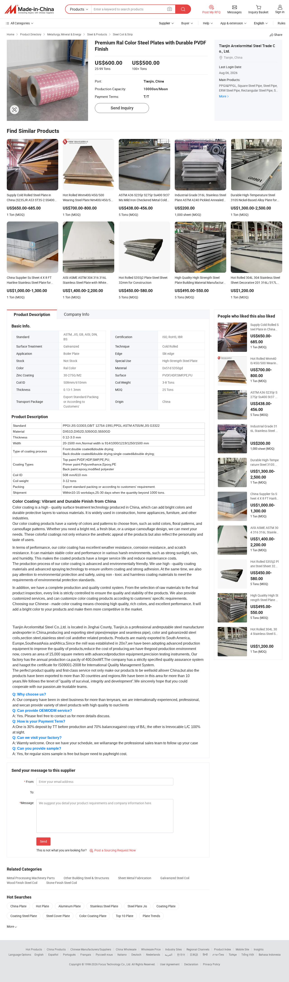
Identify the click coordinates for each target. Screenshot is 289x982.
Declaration (191, 964)
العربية (168, 954)
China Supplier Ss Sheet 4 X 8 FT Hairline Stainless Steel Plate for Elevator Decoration (264, 496)
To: (32, 792)
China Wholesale (126, 949)
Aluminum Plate (69, 906)
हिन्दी (205, 954)
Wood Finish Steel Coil (22, 883)
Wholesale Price (151, 949)
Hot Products (34, 949)
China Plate (18, 906)
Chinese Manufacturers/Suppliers (90, 949)
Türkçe (233, 954)
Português (69, 954)
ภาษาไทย (218, 954)
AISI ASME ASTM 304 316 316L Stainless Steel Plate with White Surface (264, 530)
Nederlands (153, 954)
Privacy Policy (211, 964)
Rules (281, 23)
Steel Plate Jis (137, 906)
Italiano (122, 954)
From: (29, 781)
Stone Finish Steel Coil (61, 883)
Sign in (279, 12)
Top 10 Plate (124, 916)
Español (53, 954)
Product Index (222, 949)
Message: (26, 803)
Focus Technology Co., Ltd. (115, 964)
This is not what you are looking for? (61, 850)
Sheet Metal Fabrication (134, 878)
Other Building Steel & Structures (86, 878)
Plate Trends (151, 916)
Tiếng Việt (247, 954)
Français (85, 954)
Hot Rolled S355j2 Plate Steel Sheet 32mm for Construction (264, 563)
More (222, 96)
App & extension (231, 23)
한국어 (181, 954)
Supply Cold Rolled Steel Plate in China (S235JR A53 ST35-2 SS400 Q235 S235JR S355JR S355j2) (264, 327)
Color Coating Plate (92, 916)
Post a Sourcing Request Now (113, 850)
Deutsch (136, 954)
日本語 (194, 954)
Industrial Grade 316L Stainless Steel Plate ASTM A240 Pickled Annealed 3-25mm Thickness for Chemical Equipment (264, 428)
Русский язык (104, 954)
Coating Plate (165, 906)
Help (206, 23)
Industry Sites (173, 949)
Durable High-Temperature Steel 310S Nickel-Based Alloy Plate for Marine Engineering (264, 462)
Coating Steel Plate (23, 916)
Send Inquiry (122, 108)
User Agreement (169, 964)
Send (43, 841)
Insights (258, 949)
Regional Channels (197, 949)
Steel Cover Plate (58, 916)
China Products (56, 949)
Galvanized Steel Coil (174, 878)
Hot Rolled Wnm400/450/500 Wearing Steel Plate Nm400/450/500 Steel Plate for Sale (264, 360)
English (39, 954)
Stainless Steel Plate (104, 906)
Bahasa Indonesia (270, 954)
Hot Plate (42, 906)
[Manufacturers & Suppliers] (29, 9)
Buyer (185, 23)
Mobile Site (242, 949)
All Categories (20, 23)
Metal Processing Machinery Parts (31, 878)
